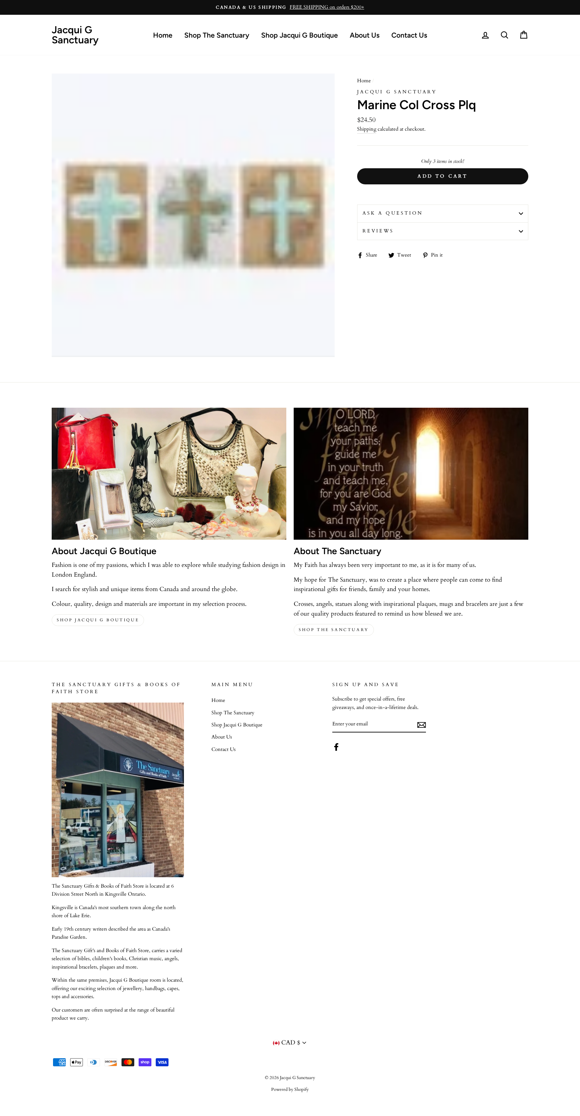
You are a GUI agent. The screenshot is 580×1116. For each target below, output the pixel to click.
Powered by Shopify (290, 1089)
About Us (365, 35)
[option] (290, 7)
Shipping (366, 129)
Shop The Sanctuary (216, 35)
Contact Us (409, 35)
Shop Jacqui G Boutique (299, 35)
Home (163, 35)
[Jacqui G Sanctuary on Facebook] (336, 747)
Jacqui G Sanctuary (75, 35)
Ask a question (392, 213)
